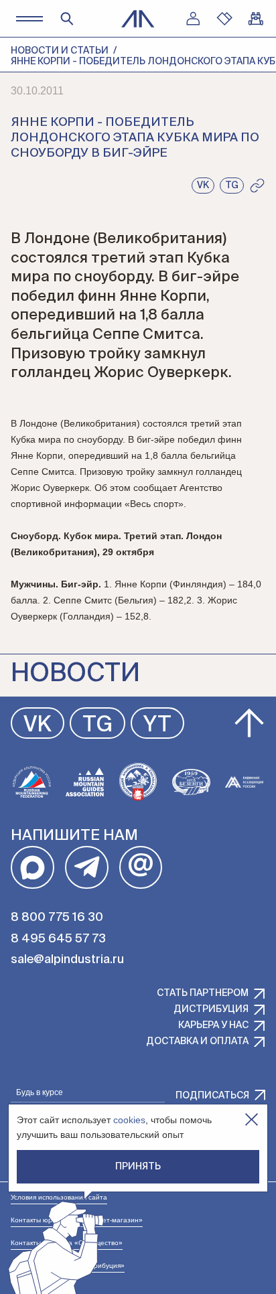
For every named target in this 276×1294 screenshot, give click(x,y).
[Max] (32, 867)
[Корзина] (256, 18)
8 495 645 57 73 (58, 939)
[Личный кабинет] (193, 18)
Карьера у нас (213, 1025)
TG (97, 725)
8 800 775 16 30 (57, 918)
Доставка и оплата (197, 1041)
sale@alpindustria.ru (67, 960)
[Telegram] (87, 867)
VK (37, 725)
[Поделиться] (257, 185)
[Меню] (29, 18)
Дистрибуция (211, 1009)
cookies (129, 1120)
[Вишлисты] (224, 18)
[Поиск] (67, 19)
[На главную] (138, 18)
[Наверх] (249, 723)
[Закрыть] (251, 1119)
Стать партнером (203, 993)
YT (157, 725)
